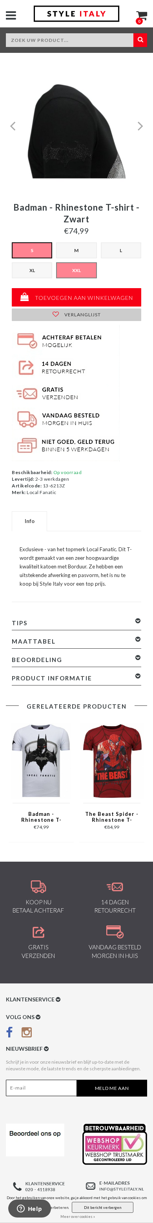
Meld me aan (112, 1088)
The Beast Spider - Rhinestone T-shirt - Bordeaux (111, 817)
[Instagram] (27, 1034)
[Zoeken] (140, 40)
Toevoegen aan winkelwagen (83, 297)
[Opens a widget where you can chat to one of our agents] (29, 1209)
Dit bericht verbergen (102, 1207)
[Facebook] (9, 1034)
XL (32, 270)
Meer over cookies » (77, 1216)
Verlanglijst (82, 314)
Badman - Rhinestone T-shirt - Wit (41, 817)
